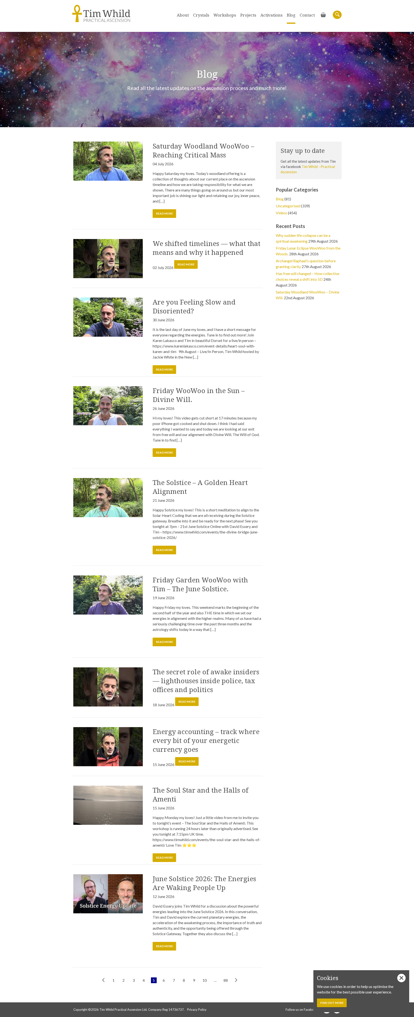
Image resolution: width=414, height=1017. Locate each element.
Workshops (224, 15)
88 (226, 980)
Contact (307, 15)
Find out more (332, 1003)
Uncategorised (288, 205)
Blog (291, 15)
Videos (281, 212)
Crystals (201, 15)
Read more (164, 213)
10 (204, 980)
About (183, 15)
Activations (271, 15)
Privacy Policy (197, 1009)
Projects (248, 15)
